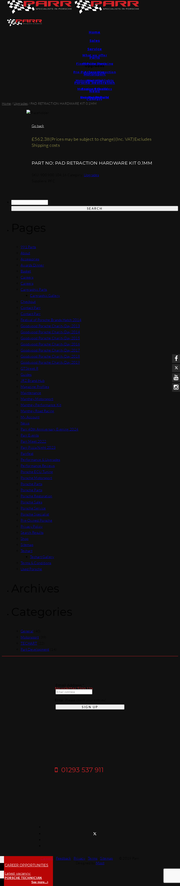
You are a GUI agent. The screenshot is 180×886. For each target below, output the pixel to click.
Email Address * (70, 685)
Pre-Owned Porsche (36, 520)
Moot (100, 863)
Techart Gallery (42, 557)
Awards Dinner (32, 265)
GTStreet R (29, 368)
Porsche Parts (95, 63)
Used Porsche (31, 569)
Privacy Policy (31, 526)
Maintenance (31, 393)
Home (95, 32)
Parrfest (27, 453)
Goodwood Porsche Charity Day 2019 (50, 362)
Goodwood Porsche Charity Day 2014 (50, 332)
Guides (95, 97)
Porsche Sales (31, 502)
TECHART (29, 643)
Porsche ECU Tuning (37, 472)
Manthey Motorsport (37, 399)
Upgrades (21, 103)
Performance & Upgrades (40, 459)
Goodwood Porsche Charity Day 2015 (50, 338)
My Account (30, 417)
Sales (95, 41)
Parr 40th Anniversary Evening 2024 (49, 429)
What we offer (94, 55)
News (25, 423)
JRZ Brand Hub (33, 380)
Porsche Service (33, 508)
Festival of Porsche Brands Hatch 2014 (51, 320)
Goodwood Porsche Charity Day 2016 (50, 344)
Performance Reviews (38, 465)
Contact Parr (31, 307)
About (25, 253)
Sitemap (27, 544)
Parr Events (30, 435)
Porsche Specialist (35, 514)
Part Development (35, 649)
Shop (24, 538)
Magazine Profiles (35, 386)
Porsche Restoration (36, 496)
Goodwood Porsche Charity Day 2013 (50, 326)
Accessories (94, 72)
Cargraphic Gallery (45, 295)
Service (94, 49)
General (27, 631)
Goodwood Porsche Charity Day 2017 (50, 350)
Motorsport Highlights (95, 80)
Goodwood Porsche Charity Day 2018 (50, 356)
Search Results (32, 532)
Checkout (28, 301)
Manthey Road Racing (37, 411)
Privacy (79, 858)
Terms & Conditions (36, 563)
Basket (26, 271)
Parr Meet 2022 (33, 441)
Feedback (63, 858)
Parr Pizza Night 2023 (38, 447)
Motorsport (30, 637)
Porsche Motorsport (36, 478)
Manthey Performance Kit (41, 405)
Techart (26, 551)
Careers (27, 277)
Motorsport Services (94, 89)
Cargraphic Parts (34, 289)
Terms (93, 858)
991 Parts (28, 247)
